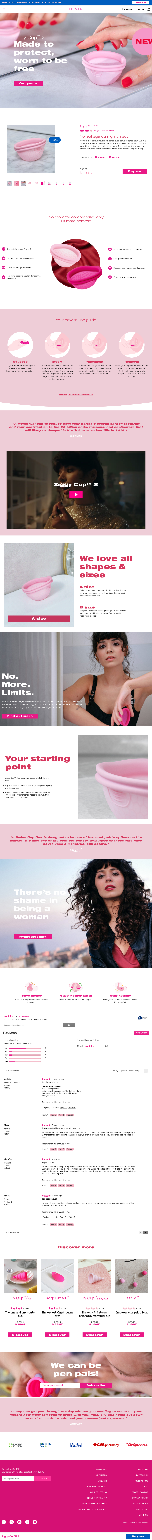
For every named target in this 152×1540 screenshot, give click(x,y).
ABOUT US (143, 1469)
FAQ (146, 1486)
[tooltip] (143, 1018)
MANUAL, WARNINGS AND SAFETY (76, 394)
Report (70, 1115)
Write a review (108, 131)
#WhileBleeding (33, 936)
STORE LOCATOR (140, 1492)
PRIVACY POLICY (140, 1498)
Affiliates (101, 1475)
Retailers (101, 1469)
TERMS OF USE (141, 1509)
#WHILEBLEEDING (98, 1492)
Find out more (20, 716)
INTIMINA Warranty (97, 1498)
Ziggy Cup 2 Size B (68, 1107)
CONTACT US (141, 1481)
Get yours (28, 83)
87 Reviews (24, 1016)
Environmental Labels (94, 1503)
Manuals (102, 1481)
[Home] (76, 9)
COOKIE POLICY (140, 1503)
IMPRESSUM (142, 1475)
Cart (148, 9)
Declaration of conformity (92, 1509)
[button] (145, 1232)
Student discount (97, 1486)
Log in (140, 9)
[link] (8, 1016)
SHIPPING (143, 1515)
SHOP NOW (141, 3)
